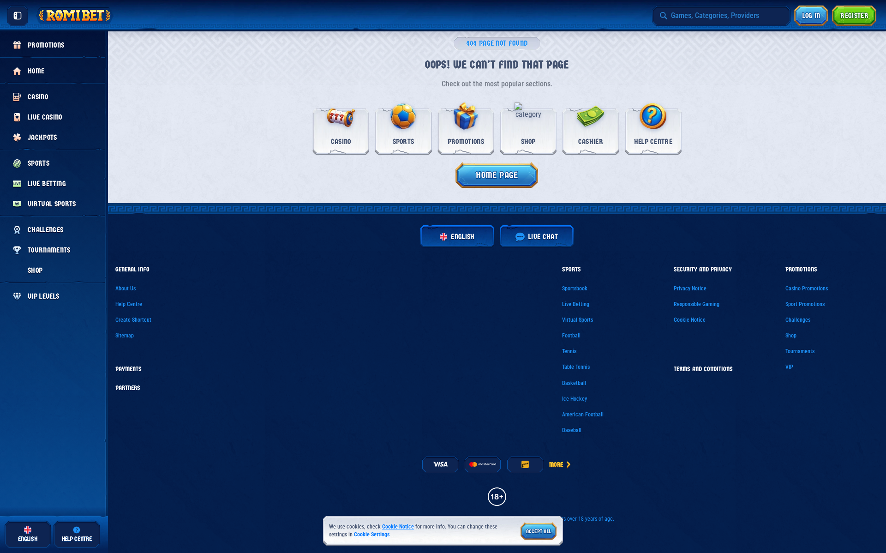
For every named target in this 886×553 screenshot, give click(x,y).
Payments (128, 369)
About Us (125, 288)
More (556, 465)
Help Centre (128, 304)
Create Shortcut (133, 320)
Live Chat (543, 236)
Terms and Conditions (703, 369)
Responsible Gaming (696, 304)
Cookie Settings (371, 535)
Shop (790, 335)
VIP (789, 367)
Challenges (797, 320)
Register (854, 15)
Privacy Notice (690, 288)
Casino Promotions (806, 288)
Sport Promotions (805, 304)
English (462, 236)
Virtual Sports (577, 320)
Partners (127, 388)
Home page (497, 175)
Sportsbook (574, 288)
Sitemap (124, 335)
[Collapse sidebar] (17, 16)
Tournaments (799, 351)
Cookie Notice (690, 320)
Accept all (538, 531)
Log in (811, 15)
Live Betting (575, 304)
